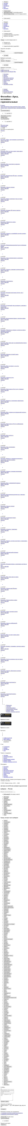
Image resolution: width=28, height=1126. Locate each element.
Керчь (5, 913)
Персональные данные (11, 709)
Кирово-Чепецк (7, 915)
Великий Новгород (8, 859)
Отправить (3, 1109)
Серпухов (6, 1026)
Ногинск (5, 978)
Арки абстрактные (5, 106)
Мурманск (6, 952)
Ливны (5, 940)
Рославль (6, 1005)
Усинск (5, 1057)
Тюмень (5, 1053)
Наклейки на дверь (8, 84)
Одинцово (6, 982)
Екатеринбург (7, 799)
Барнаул (6, 840)
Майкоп (5, 946)
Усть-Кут (6, 1060)
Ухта (5, 1063)
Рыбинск (6, 1008)
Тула (5, 1051)
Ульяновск (6, 1056)
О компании (6, 746)
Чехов (5, 1074)
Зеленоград (6, 892)
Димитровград (7, 885)
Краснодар (6, 928)
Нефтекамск (6, 960)
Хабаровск (6, 1065)
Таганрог (6, 1042)
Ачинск (5, 835)
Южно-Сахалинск (8, 1081)
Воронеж (6, 798)
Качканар (6, 910)
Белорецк (6, 843)
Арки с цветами (17, 108)
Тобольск (6, 1047)
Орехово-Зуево (7, 988)
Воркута (6, 870)
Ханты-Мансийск (7, 1066)
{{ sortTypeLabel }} (5, 118)
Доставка (5, 3)
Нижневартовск (7, 961)
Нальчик (6, 957)
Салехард (6, 1012)
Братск (5, 853)
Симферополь (7, 1027)
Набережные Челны (8, 955)
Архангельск (7, 831)
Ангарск (5, 825)
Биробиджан (6, 847)
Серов (5, 1024)
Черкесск (6, 1072)
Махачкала (6, 948)
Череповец (6, 1071)
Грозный (6, 883)
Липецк (5, 942)
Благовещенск (7, 849)
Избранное (9, 705)
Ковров (5, 919)
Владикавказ (7, 862)
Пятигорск (6, 1003)
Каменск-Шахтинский (8, 907)
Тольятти (6, 1048)
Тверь (5, 1045)
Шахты (5, 1077)
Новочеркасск (7, 975)
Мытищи (6, 954)
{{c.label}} (6, 55)
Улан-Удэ (6, 1054)
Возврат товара (10, 710)
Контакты (5, 8)
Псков (5, 1000)
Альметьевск (7, 822)
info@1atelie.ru (6, 739)
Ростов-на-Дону (7, 810)
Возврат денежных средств (13, 711)
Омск (5, 807)
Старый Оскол (7, 1035)
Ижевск (5, 897)
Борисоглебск (7, 850)
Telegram (11, 71)
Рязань (5, 1009)
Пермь (5, 808)
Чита (5, 1075)
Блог (4, 7)
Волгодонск (6, 867)
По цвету (8, 60)
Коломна (6, 921)
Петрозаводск (7, 996)
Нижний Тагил (7, 966)
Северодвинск (7, 1021)
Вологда (6, 868)
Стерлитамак (7, 1036)
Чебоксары (6, 1068)
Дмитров (6, 886)
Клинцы (5, 918)
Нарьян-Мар (6, 958)
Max (15, 71)
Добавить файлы (5, 1101)
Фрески (5, 75)
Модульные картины (8, 78)
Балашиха (6, 838)
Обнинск (6, 981)
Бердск (5, 844)
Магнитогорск (7, 945)
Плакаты (5, 83)
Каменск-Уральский (8, 906)
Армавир (6, 829)
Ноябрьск (6, 979)
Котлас (5, 927)
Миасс (5, 949)
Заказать (3, 130)
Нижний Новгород (8, 804)
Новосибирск (7, 805)
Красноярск (6, 931)
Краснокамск (7, 930)
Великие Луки (7, 858)
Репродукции (6, 80)
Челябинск (6, 1069)
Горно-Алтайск (7, 882)
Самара (5, 811)
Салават (6, 1011)
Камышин (6, 909)
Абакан (5, 820)
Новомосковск (7, 969)
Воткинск (6, 874)
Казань (5, 801)
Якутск (5, 1083)
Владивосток (7, 861)
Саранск (6, 1017)
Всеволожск (6, 876)
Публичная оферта (10, 707)
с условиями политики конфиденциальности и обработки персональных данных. (12, 1113)
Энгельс (6, 1080)
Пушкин (5, 1002)
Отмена (2, 51)
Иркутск (5, 898)
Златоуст (6, 894)
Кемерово (6, 912)
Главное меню (7, 11)
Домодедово (6, 888)
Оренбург (6, 987)
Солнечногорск (7, 1030)
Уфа (5, 814)
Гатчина (5, 879)
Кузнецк (5, 933)
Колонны (23, 108)
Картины (5, 76)
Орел (5, 985)
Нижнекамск (6, 963)
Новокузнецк (6, 967)
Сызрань (6, 1039)
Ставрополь (6, 1033)
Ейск (5, 889)
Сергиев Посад (7, 1023)
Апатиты (6, 826)
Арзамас (6, 828)
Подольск (6, 999)
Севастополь (7, 1020)
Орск (5, 990)
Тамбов (5, 1044)
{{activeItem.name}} (8, 12)
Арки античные (14, 106)
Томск (5, 1050)
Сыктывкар (6, 1041)
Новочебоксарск (7, 973)
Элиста (5, 1078)
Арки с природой (8, 108)
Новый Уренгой (7, 976)
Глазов (5, 880)
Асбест (5, 832)
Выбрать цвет (4, 117)
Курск (5, 936)
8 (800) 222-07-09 (5, 70)
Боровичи (6, 852)
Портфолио (6, 5)
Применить (3, 1124)
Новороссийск (7, 970)
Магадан (6, 943)
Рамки (5, 81)
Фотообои (5, 74)
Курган (5, 934)
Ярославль (6, 1084)
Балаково (6, 837)
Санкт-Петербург (7, 813)
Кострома (6, 925)
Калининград (7, 903)
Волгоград (6, 796)
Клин (5, 916)
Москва (5, 802)
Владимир (6, 864)
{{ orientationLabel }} (5, 110)
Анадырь (6, 823)
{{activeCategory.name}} (9, 14)
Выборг (5, 877)
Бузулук (6, 856)
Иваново (6, 895)
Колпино (6, 922)
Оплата (5, 758)
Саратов (6, 1018)
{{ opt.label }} (8, 113)
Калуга (5, 904)
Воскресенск (7, 873)
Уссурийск (6, 1059)
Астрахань (6, 834)
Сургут (5, 1038)
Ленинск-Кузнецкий (8, 939)
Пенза (5, 991)
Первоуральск (7, 993)
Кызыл (5, 937)
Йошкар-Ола (6, 900)
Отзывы (5, 4)
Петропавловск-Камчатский (10, 997)
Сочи (5, 1032)
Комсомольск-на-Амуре (9, 924)
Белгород (6, 841)
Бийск (5, 846)
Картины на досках (8, 79)
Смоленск (6, 1029)
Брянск (5, 855)
